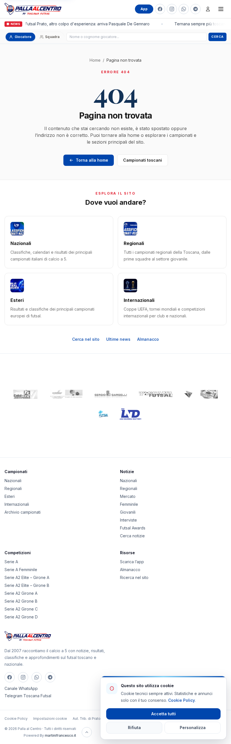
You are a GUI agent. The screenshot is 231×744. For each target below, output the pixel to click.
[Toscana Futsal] (156, 394)
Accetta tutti (163, 713)
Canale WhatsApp (21, 688)
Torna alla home (92, 160)
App (144, 9)
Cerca (217, 37)
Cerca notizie (132, 535)
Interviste (128, 520)
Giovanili (128, 512)
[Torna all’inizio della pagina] (87, 732)
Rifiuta (134, 727)
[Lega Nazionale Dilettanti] (130, 414)
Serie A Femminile (21, 569)
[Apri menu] (220, 9)
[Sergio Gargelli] (111, 394)
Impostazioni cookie (50, 718)
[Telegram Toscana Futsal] (195, 9)
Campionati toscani (142, 160)
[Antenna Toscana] (201, 394)
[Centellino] (66, 394)
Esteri (10, 496)
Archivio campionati (23, 512)
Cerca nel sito (85, 339)
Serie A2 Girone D (21, 616)
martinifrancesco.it (60, 735)
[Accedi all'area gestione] (208, 9)
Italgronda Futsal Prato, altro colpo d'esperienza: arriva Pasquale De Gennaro (77, 23)
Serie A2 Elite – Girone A (27, 577)
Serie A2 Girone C (21, 609)
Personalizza (193, 727)
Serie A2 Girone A (21, 593)
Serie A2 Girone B (21, 601)
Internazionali (17, 504)
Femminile (129, 504)
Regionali (13, 488)
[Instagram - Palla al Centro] (172, 9)
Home (95, 60)
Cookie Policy (16, 718)
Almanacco (148, 339)
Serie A (11, 561)
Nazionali (13, 480)
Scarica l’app (132, 561)
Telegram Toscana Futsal (28, 695)
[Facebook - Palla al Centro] (160, 9)
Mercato (128, 496)
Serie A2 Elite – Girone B (27, 585)
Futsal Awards (132, 527)
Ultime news (118, 339)
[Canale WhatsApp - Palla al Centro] (184, 9)
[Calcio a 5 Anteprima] (25, 394)
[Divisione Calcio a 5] (99, 414)
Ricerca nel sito (134, 577)
